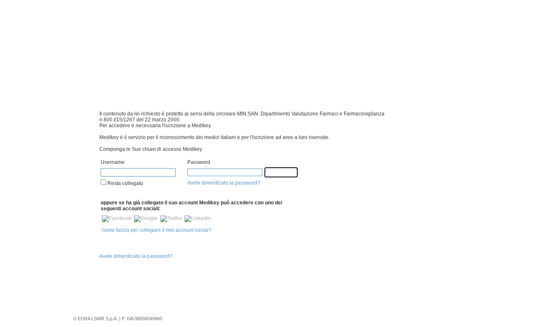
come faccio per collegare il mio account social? (156, 230)
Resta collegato (124, 183)
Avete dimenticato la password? (223, 183)
